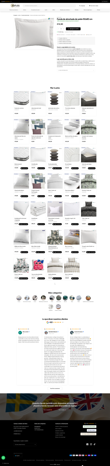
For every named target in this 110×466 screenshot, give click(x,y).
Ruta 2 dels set (69, 274)
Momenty (58, 464)
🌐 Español (17, 455)
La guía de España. (59, 435)
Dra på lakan (68, 164)
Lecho (19, 15)
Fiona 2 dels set (18, 274)
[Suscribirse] (35, 444)
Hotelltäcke (34, 218)
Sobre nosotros (58, 428)
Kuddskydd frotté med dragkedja (20, 219)
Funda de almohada (25, 15)
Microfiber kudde (35, 246)
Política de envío (67, 460)
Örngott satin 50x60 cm (88, 246)
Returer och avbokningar (60, 437)
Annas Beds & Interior (31, 460)
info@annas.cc (17, 433)
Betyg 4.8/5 (89, 34)
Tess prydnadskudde (36, 274)
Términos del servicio (59, 460)
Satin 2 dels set (52, 190)
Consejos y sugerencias (60, 432)
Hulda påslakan (52, 274)
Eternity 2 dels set (86, 190)
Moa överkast (68, 246)
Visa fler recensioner (55, 388)
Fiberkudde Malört (19, 190)
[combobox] (50, 5)
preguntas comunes (59, 430)
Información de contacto (76, 460)
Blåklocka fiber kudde (20, 246)
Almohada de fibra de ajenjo (20, 137)
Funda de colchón (19, 108)
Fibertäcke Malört (69, 190)
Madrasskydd (18, 164)
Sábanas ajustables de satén (88, 109)
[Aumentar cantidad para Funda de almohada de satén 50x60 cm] (63, 28)
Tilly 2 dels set (85, 218)
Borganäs (15, 15)
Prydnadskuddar (52, 164)
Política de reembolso (40, 460)
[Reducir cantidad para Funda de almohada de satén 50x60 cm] (58, 28)
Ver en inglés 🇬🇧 (62, 409)
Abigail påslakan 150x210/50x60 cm (53, 247)
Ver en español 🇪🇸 (48, 409)
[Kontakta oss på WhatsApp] (3, 458)
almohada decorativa (53, 108)
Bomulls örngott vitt (70, 218)
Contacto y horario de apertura (61, 426)
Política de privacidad (50, 460)
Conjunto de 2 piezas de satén (54, 137)
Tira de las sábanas (70, 108)
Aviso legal (84, 460)
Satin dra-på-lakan (86, 164)
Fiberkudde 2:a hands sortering (53, 219)
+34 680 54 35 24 (18, 431)
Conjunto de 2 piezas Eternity (87, 137)
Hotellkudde (34, 164)
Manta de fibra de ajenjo (71, 136)
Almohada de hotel (36, 108)
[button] (15, 10)
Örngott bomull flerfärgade (35, 191)
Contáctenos (105, 1)
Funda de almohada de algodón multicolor (37, 137)
